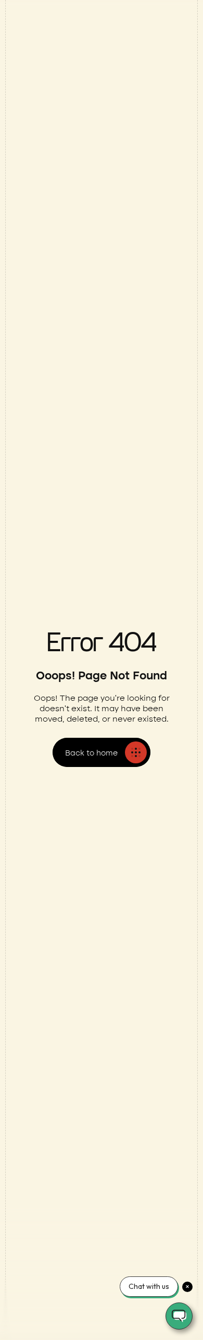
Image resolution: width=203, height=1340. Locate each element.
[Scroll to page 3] (112, 278)
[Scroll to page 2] (104, 278)
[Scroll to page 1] (95, 278)
